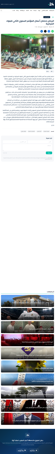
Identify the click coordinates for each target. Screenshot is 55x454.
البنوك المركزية (46, 131)
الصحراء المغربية (11, 10)
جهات (39, 10)
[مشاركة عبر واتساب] (52, 31)
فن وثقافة (22, 10)
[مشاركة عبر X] (45, 31)
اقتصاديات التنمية (31, 131)
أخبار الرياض (39, 131)
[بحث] (1, 10)
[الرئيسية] (53, 17)
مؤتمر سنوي (23, 131)
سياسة (35, 10)
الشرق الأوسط (46, 17)
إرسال (49, 152)
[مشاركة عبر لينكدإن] (41, 31)
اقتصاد (27, 10)
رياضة (17, 10)
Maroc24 (51, 27)
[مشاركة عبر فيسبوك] (48, 31)
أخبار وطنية (51, 10)
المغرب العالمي (45, 10)
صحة (31, 10)
